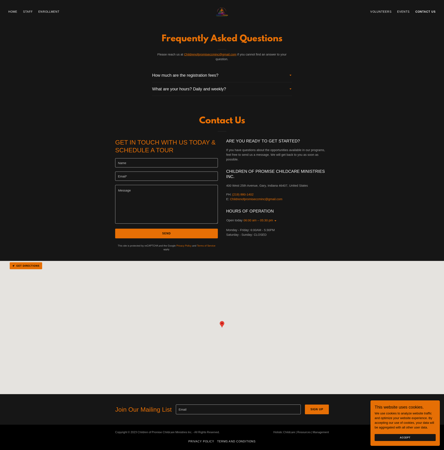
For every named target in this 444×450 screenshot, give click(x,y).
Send (166, 233)
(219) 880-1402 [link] (243, 194)
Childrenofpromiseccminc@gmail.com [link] (256, 199)
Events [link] (403, 11)
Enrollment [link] (48, 11)
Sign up (316, 409)
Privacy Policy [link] (183, 245)
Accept (405, 437)
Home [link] (13, 11)
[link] (222, 11)
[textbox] (166, 162)
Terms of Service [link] (206, 245)
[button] (274, 220)
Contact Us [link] (425, 11)
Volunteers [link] (380, 11)
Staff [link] (28, 11)
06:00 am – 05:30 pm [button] (258, 220)
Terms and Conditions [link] (236, 441)
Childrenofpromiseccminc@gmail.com (210, 54)
